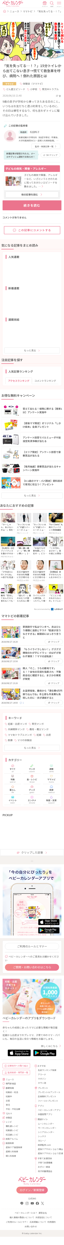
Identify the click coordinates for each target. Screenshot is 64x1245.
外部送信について (43, 1217)
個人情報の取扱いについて (22, 1217)
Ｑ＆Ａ (9, 1113)
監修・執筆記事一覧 (44, 146)
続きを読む (32, 205)
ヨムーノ (42, 1140)
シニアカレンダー (46, 1132)
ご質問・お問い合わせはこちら (32, 967)
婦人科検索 (11, 1155)
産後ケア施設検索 (14, 1147)
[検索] (51, 4)
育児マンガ (38, 723)
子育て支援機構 (45, 1162)
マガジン (42, 1078)
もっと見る (30, 350)
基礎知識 (10, 1087)
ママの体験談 (24, 740)
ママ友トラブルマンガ (20, 734)
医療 (10, 740)
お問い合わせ (31, 1226)
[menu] (59, 4)
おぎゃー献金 (44, 1166)
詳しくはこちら (49, 1046)
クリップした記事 (32, 852)
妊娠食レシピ (12, 1130)
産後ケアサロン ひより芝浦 (48, 1153)
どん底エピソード (15, 89)
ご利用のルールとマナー (32, 946)
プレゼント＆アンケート (48, 1092)
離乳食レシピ (12, 1126)
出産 (48, 734)
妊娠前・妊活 (12, 1092)
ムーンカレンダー (46, 1123)
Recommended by (42, 609)
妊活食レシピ (12, 1134)
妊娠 (39, 734)
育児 (8, 1104)
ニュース (14, 11)
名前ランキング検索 (47, 1070)
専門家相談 (11, 1083)
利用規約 (51, 1221)
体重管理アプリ (45, 1114)
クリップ (51, 155)
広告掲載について (38, 1221)
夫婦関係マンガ (16, 729)
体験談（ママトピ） (33, 83)
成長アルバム (12, 1138)
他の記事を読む (29, 194)
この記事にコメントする (34, 230)
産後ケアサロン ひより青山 (48, 1149)
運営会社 (43, 1212)
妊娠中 (9, 1096)
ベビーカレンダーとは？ (26, 1212)
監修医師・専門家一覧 (18, 1072)
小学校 (33, 89)
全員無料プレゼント (47, 1096)
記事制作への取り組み (18, 1065)
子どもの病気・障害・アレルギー (25, 168)
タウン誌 (42, 1082)
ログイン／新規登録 (32, 1190)
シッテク (42, 1136)
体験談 (9, 1117)
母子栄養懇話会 (45, 1171)
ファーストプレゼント (48, 1100)
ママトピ (27, 11)
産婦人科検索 (12, 1151)
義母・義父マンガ (38, 729)
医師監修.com (44, 1144)
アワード (42, 1074)
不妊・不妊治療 (13, 1108)
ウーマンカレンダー (47, 1127)
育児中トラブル (50, 89)
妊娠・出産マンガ (17, 723)
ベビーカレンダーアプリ (48, 1110)
